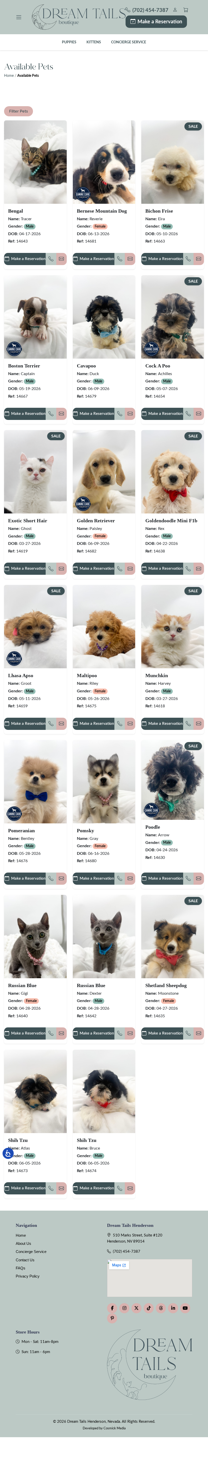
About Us (23, 1243)
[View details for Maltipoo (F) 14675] (104, 626)
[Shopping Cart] (185, 10)
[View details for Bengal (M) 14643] (35, 162)
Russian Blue (22, 985)
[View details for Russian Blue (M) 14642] (104, 936)
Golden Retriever (96, 520)
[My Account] (174, 10)
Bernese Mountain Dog (102, 211)
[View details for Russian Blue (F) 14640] (35, 936)
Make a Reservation (159, 21)
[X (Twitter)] (136, 1308)
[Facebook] (112, 1308)
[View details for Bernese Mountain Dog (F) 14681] (104, 162)
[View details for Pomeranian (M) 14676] (35, 781)
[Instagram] (124, 1308)
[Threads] (161, 1308)
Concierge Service (128, 42)
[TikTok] (149, 1308)
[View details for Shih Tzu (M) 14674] (104, 1091)
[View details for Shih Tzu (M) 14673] (35, 1091)
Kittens (93, 42)
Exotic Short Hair (27, 520)
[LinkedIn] (173, 1308)
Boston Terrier (24, 365)
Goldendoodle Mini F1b (171, 520)
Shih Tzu (18, 1140)
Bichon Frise (159, 211)
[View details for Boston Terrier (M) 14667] (35, 317)
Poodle (152, 827)
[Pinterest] (112, 1318)
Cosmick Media (114, 1428)
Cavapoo (86, 365)
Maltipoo (87, 675)
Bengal (15, 211)
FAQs (20, 1268)
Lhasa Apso (20, 675)
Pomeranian (21, 830)
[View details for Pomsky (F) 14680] (104, 781)
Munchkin (156, 675)
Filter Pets (18, 111)
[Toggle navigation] (19, 17)
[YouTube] (185, 1308)
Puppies (69, 42)
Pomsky (85, 830)
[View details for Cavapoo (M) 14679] (104, 317)
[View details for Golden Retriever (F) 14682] (104, 471)
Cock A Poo (157, 365)
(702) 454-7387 (126, 1251)
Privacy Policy (28, 1276)
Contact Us (25, 1260)
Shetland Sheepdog (166, 985)
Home (9, 76)
